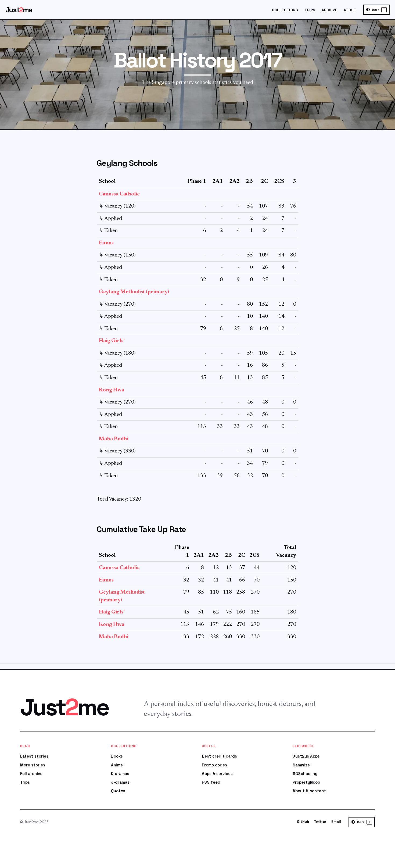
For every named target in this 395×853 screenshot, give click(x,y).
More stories (32, 765)
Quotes (118, 790)
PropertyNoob (306, 782)
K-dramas (120, 773)
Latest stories (34, 756)
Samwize (301, 765)
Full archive (31, 773)
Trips (309, 10)
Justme (18, 9)
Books (117, 756)
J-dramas (120, 782)
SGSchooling (305, 773)
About (350, 10)
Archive (329, 10)
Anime (117, 765)
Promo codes (214, 765)
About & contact (309, 790)
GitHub (303, 821)
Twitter (320, 821)
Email (336, 821)
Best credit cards (219, 756)
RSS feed (211, 782)
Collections (285, 10)
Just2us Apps (306, 756)
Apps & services (217, 773)
